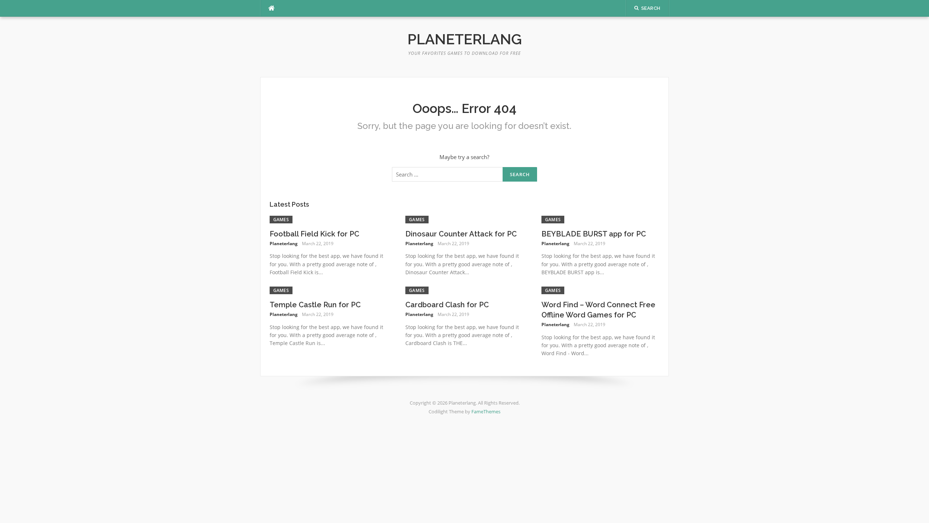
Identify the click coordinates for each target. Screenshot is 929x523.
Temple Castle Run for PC (315, 304)
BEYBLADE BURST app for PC (593, 234)
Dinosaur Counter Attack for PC (461, 234)
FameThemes (485, 411)
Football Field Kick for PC (314, 234)
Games (281, 219)
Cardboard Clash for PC (447, 304)
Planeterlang (465, 39)
